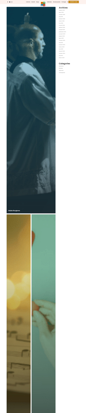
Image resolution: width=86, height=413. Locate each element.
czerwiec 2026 (62, 14)
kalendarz (61, 68)
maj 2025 (61, 42)
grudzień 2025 (62, 27)
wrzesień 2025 (62, 34)
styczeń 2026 (62, 25)
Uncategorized (62, 72)
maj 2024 (61, 55)
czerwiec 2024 (62, 53)
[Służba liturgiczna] (31, 110)
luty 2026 (61, 23)
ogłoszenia (61, 70)
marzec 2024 (61, 57)
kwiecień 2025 (62, 44)
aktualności (61, 66)
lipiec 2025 (61, 38)
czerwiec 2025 (62, 40)
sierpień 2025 (62, 36)
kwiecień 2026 (62, 18)
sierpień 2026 (62, 10)
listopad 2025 (62, 29)
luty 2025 (61, 49)
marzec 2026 (61, 21)
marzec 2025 (61, 47)
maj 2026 (61, 16)
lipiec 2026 (61, 12)
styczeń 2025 (62, 51)
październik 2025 (62, 31)
